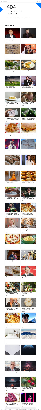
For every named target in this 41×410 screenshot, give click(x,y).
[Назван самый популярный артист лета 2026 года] (28, 257)
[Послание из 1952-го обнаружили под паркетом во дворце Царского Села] (12, 51)
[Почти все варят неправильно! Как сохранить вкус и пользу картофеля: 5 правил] (28, 241)
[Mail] (3, 1)
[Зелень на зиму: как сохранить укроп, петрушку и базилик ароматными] (12, 67)
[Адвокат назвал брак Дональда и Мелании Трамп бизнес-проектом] (12, 257)
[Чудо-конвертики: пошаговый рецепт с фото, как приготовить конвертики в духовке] (28, 178)
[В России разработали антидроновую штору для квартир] (12, 352)
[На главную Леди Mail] (5, 1)
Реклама (9, 409)
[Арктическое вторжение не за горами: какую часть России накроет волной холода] (28, 336)
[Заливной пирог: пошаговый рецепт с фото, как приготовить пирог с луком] (28, 130)
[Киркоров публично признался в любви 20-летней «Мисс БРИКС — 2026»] (12, 146)
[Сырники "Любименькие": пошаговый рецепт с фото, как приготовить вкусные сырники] (12, 130)
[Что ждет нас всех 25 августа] (28, 368)
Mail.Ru (2, 409)
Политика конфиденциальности (32, 409)
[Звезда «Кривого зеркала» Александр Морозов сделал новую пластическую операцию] (28, 51)
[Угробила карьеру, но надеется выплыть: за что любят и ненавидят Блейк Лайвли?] (12, 178)
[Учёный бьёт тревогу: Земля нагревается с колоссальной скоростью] (28, 352)
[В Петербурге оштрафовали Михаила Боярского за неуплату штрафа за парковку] (28, 194)
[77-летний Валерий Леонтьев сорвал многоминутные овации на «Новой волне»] (12, 210)
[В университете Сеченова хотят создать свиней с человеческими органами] (12, 162)
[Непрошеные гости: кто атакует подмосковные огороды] (28, 99)
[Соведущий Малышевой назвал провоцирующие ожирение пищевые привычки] (28, 305)
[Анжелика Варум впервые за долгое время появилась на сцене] (28, 400)
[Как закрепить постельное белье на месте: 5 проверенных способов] (12, 336)
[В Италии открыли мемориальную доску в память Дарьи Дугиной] (28, 146)
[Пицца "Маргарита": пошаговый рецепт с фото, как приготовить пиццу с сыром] (12, 320)
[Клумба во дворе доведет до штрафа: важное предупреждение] (28, 289)
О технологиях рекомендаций (22, 409)
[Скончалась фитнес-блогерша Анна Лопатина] (28, 320)
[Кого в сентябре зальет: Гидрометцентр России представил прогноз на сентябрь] (12, 83)
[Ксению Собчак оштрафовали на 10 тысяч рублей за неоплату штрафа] (28, 273)
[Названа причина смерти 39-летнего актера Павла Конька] (28, 35)
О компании (5, 409)
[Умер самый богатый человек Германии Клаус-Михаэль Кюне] (12, 368)
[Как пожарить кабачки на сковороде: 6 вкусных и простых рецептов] (28, 67)
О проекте (16, 409)
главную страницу (17, 18)
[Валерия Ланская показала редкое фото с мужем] (28, 162)
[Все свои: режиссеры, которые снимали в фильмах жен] (12, 305)
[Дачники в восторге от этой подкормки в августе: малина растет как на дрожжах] (28, 384)
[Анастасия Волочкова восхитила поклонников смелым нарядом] (12, 225)
